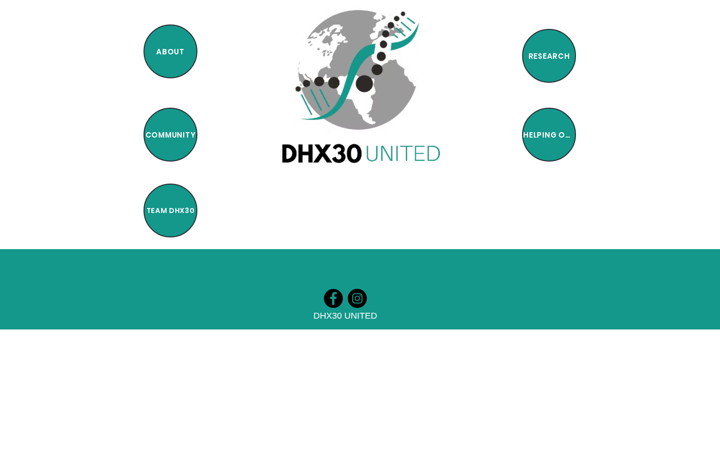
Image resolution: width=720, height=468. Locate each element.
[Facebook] (333, 298)
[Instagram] (357, 298)
